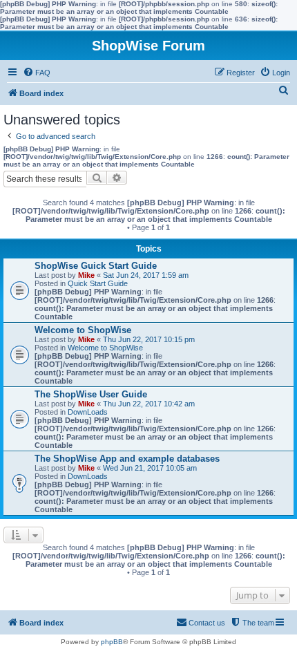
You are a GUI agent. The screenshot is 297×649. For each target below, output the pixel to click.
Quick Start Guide (98, 283)
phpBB (112, 642)
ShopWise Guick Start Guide (96, 266)
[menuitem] (36, 72)
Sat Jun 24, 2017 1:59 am (146, 275)
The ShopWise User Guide (91, 394)
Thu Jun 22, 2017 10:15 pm (149, 339)
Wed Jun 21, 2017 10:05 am (150, 468)
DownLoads (88, 412)
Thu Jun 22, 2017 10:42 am (149, 403)
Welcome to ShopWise (83, 330)
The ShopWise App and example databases (127, 458)
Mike (86, 275)
